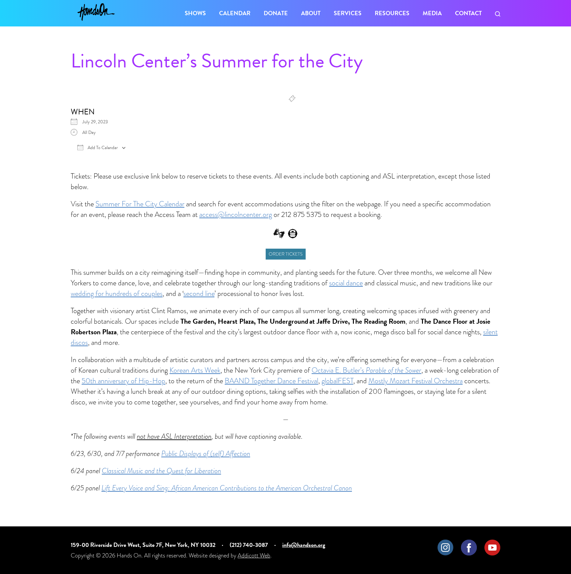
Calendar (234, 13)
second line (198, 293)
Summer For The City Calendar (139, 204)
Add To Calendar (102, 147)
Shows (195, 13)
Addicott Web (254, 555)
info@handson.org (303, 544)
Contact (468, 13)
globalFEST (337, 381)
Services (348, 13)
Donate (276, 13)
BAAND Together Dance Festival (271, 381)
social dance (346, 283)
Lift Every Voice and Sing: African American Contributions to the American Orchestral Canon (226, 487)
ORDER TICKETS (286, 254)
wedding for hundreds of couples (117, 293)
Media (432, 13)
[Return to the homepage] (96, 12)
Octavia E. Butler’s (366, 370)
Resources (392, 13)
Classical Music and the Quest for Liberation (161, 470)
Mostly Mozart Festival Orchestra (415, 381)
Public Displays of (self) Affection (205, 453)
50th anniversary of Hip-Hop (123, 381)
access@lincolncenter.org (235, 214)
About (311, 13)
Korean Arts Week (195, 370)
